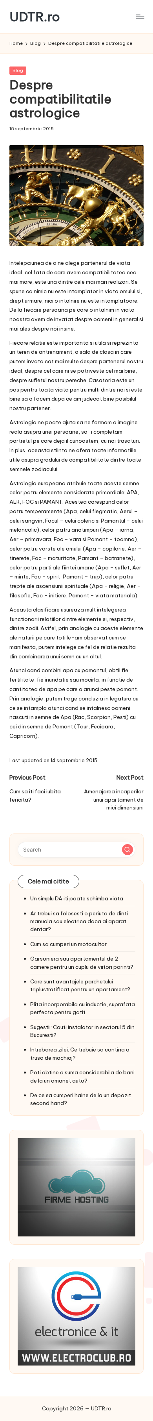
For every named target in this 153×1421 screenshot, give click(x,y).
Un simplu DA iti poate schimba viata (76, 898)
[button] (127, 849)
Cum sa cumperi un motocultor (68, 944)
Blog (18, 70)
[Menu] (140, 17)
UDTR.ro (34, 17)
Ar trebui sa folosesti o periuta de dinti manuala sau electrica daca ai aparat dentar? (79, 921)
